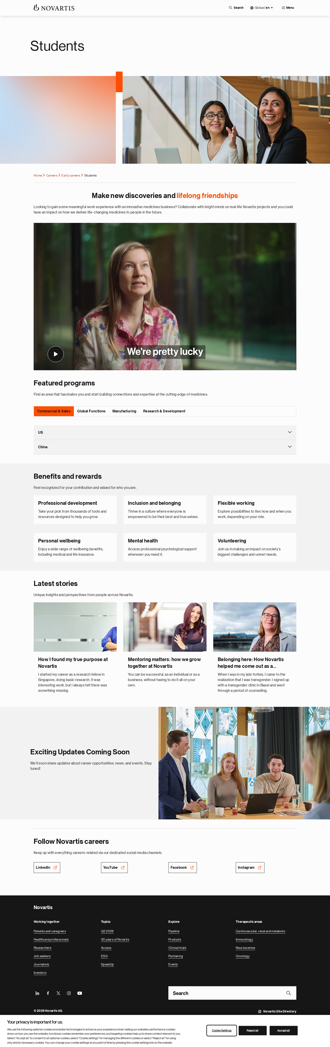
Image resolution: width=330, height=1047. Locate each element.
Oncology (243, 956)
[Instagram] (69, 993)
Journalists (41, 964)
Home (38, 175)
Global (262, 7)
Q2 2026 (107, 931)
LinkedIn (43, 867)
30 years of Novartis (115, 939)
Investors (40, 972)
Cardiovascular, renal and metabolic (260, 931)
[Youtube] (79, 993)
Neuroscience (245, 947)
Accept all (283, 1030)
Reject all (252, 1030)
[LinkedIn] (37, 993)
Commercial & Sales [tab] (53, 411)
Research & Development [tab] (164, 411)
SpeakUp (107, 964)
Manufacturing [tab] (124, 411)
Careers (52, 175)
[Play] (56, 354)
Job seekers (42, 956)
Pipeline (173, 931)
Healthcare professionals (51, 939)
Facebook (179, 867)
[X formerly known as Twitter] (58, 993)
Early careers (71, 175)
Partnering (175, 956)
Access (106, 947)
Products (174, 939)
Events (173, 964)
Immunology (244, 939)
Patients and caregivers (50, 931)
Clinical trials (177, 947)
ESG (104, 956)
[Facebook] (47, 993)
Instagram (246, 867)
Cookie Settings (221, 1030)
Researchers (42, 947)
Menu (290, 7)
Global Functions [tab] (91, 411)
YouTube (110, 867)
